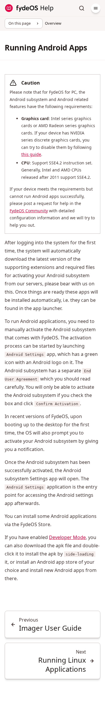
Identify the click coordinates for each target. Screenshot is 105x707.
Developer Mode (67, 537)
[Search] (81, 8)
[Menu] (95, 8)
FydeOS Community (29, 210)
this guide (31, 154)
